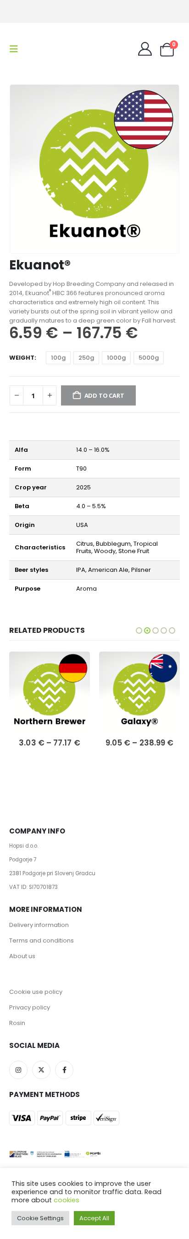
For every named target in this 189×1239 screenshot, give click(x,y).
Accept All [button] (94, 1218)
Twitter (41, 1070)
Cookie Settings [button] (40, 1218)
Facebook (64, 1070)
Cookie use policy (35, 991)
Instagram (18, 1070)
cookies (66, 1200)
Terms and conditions (41, 940)
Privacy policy (29, 1007)
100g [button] (58, 357)
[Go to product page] (49, 692)
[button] (16, 49)
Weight (21, 357)
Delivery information (39, 925)
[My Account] (145, 49)
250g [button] (86, 357)
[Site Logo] (47, 49)
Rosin (17, 1023)
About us (22, 956)
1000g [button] (116, 357)
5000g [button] (149, 357)
